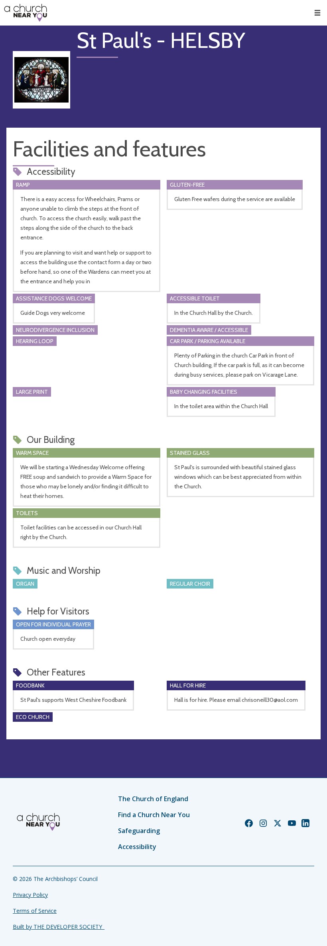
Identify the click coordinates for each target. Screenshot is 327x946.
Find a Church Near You (154, 814)
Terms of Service (35, 910)
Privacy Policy (30, 895)
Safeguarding (139, 830)
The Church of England (153, 798)
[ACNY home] (25, 13)
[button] (317, 13)
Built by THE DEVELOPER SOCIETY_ (58, 926)
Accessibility (137, 846)
